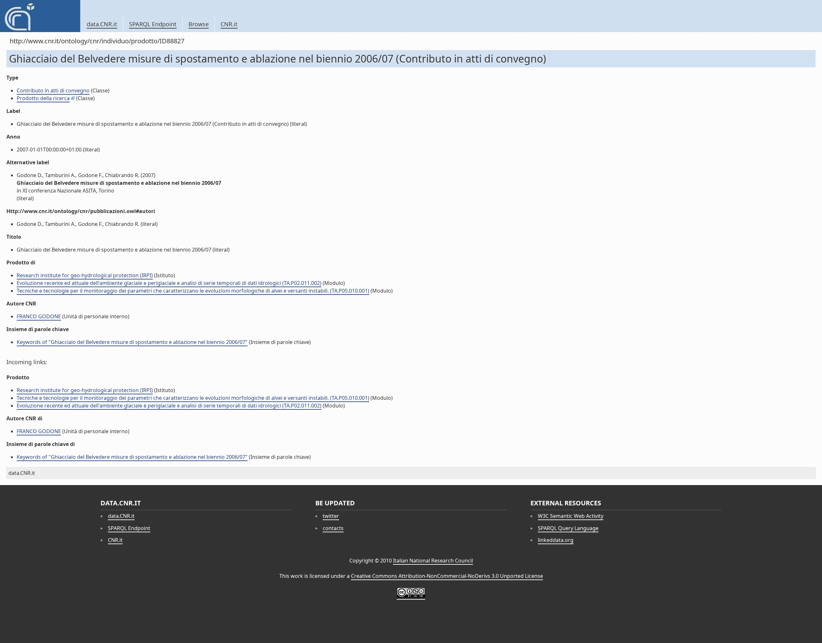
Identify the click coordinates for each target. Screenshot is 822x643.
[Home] (40, 16)
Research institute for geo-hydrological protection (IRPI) (85, 275)
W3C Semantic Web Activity (570, 515)
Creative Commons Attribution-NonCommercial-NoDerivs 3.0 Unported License (447, 575)
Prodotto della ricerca (43, 98)
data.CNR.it (102, 24)
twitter (331, 515)
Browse (198, 24)
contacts (333, 528)
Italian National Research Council (433, 560)
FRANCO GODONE (39, 316)
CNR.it (229, 24)
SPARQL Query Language (568, 528)
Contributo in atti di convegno (53, 90)
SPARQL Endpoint (153, 24)
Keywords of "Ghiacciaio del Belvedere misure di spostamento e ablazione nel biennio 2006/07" (132, 342)
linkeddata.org (555, 540)
